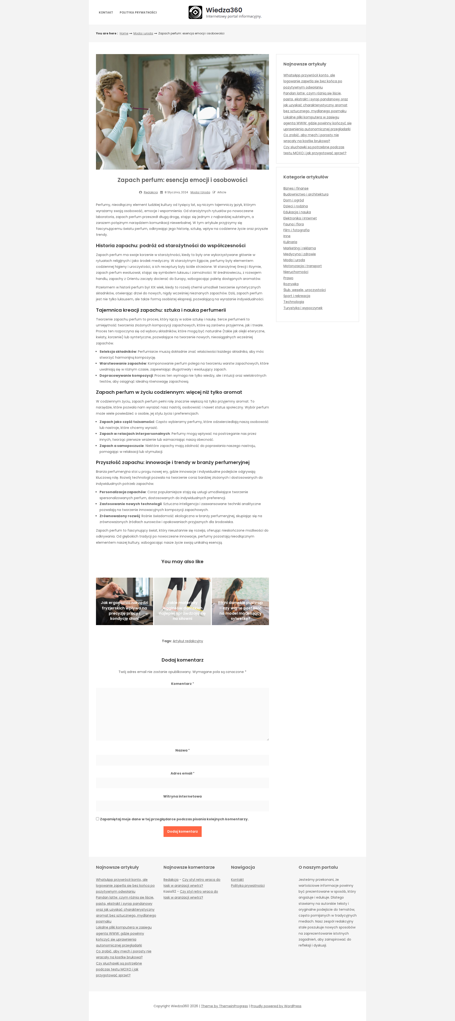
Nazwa (182, 750)
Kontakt (106, 12)
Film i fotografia (296, 230)
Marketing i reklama (299, 248)
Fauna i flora (293, 224)
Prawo (288, 278)
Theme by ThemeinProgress (224, 1006)
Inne (287, 236)
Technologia (293, 301)
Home (124, 33)
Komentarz (182, 683)
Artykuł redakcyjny (188, 641)
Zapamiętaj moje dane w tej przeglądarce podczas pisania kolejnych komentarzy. (174, 819)
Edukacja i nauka (297, 212)
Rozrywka (291, 284)
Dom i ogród (293, 200)
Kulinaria (290, 242)
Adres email (183, 773)
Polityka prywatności (138, 12)
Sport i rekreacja (296, 295)
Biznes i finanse (296, 188)
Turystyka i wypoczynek (303, 308)
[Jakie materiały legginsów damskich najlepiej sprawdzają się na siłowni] (182, 601)
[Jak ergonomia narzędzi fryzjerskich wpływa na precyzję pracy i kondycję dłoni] (124, 601)
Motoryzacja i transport (302, 266)
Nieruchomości (295, 271)
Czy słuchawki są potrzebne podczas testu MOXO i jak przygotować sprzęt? (119, 969)
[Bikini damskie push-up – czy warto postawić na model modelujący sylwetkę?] (240, 601)
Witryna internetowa (182, 796)
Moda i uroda (143, 33)
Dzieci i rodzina (295, 206)
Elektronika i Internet (300, 218)
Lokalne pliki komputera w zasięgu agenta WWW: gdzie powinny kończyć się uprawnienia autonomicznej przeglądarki (317, 123)
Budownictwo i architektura (305, 194)
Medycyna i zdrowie (299, 254)
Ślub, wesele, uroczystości (304, 290)
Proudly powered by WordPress (276, 1006)
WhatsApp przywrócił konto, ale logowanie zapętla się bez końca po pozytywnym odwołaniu (312, 81)
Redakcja (151, 192)
